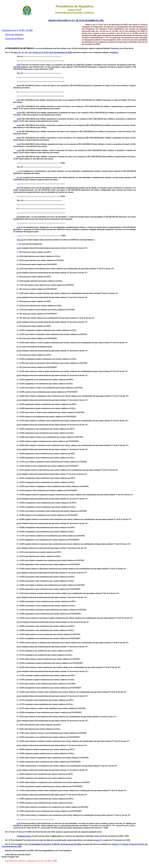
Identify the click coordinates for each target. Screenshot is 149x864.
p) (18, 131)
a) (18, 248)
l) (17, 106)
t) (18, 157)
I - (18, 171)
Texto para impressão (14, 34)
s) (18, 150)
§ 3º (19, 823)
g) (18, 499)
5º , (23, 52)
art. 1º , (99, 840)
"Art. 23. (20, 240)
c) (18, 297)
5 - (18, 269)
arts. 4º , (18, 52)
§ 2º (19, 227)
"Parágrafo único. (24, 836)
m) (18, 113)
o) (18, 125)
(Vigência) (114, 52)
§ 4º (19, 65)
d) (18, 85)
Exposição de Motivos (14, 38)
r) (17, 144)
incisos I (116, 844)
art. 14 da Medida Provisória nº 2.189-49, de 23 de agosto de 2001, (54, 844)
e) (18, 449)
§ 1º (19, 188)
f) (17, 474)
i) (17, 548)
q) (18, 138)
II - (18, 177)
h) (18, 523)
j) (17, 100)
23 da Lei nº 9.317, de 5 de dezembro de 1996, (53, 52)
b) (18, 217)
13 (30, 52)
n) (18, 119)
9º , (27, 52)
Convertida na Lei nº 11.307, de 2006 (17, 30)
